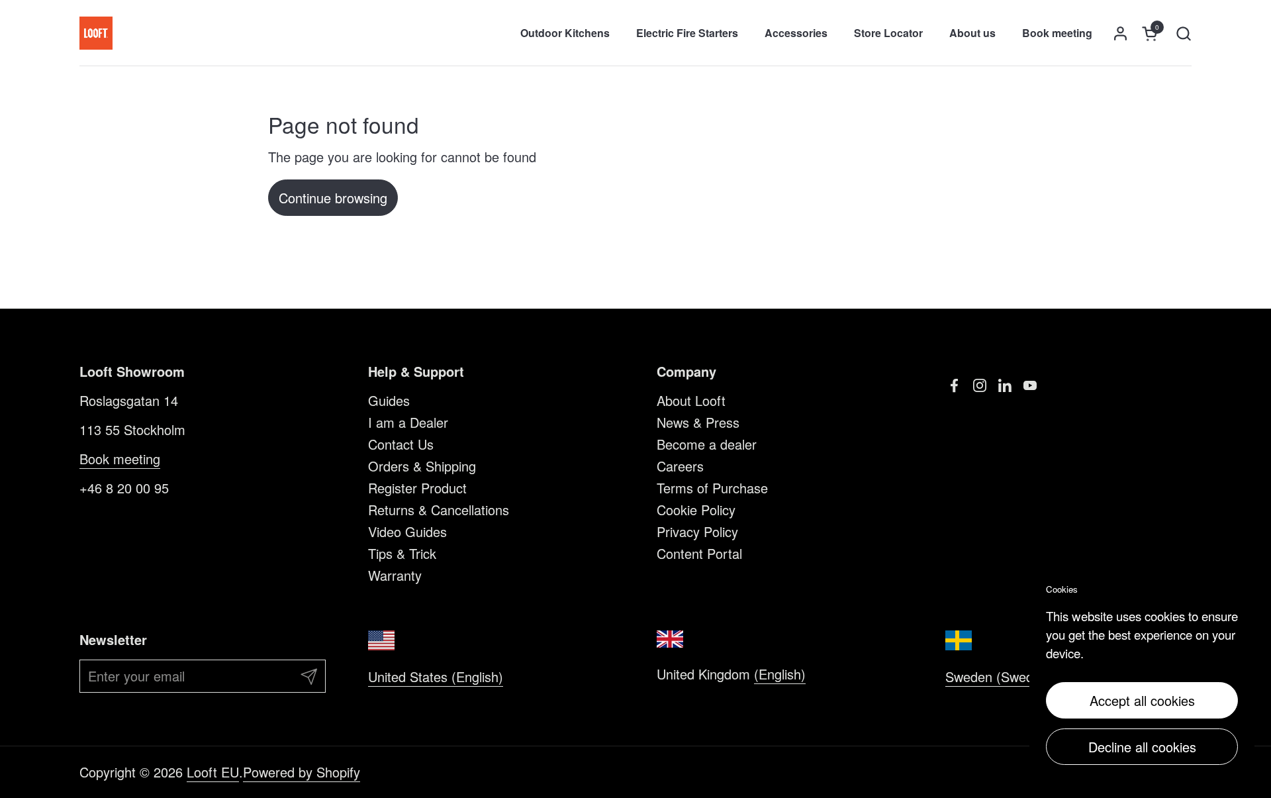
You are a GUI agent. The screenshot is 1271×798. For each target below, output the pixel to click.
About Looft (691, 400)
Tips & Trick (402, 553)
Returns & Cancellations (438, 509)
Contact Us (401, 444)
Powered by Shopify (301, 771)
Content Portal (699, 553)
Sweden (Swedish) (1000, 676)
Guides (389, 400)
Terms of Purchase (712, 487)
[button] (1183, 33)
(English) (780, 673)
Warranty (395, 575)
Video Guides (407, 531)
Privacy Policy (697, 531)
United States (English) (435, 676)
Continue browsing (333, 197)
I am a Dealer (408, 422)
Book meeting (119, 458)
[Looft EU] (96, 33)
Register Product (417, 487)
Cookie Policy (696, 509)
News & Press (698, 422)
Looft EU (213, 771)
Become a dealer (707, 444)
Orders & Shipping (422, 465)
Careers (680, 465)
